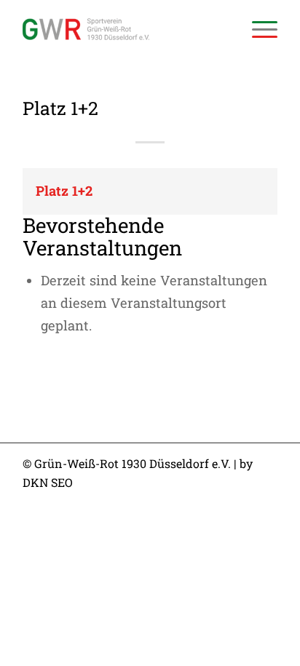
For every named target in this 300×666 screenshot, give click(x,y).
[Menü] (257, 29)
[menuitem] (257, 29)
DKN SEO (48, 482)
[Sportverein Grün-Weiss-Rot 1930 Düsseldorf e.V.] (124, 29)
